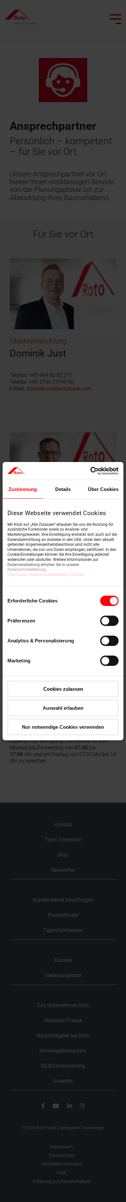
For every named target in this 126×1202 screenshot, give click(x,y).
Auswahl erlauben (63, 708)
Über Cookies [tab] (103, 489)
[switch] (109, 621)
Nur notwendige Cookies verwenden (63, 726)
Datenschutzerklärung (49, 574)
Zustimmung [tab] (22, 489)
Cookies (77, 574)
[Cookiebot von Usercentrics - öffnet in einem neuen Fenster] (91, 470)
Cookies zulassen (63, 689)
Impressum (17, 574)
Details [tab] (63, 489)
